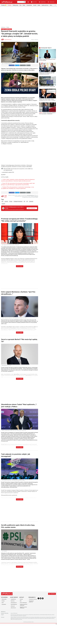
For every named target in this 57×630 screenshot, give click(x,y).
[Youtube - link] (40, 598)
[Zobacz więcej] (47, 53)
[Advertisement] (28, 15)
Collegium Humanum (18, 201)
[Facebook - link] (38, 598)
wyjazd (3, 203)
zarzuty (6, 201)
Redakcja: (3, 611)
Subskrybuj (36, 196)
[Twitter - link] (43, 598)
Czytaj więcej (19, 266)
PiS (2, 201)
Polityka (7, 27)
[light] (28, 2)
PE (24, 201)
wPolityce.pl (3, 27)
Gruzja (10, 201)
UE (27, 201)
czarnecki (31, 201)
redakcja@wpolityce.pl (30, 195)
